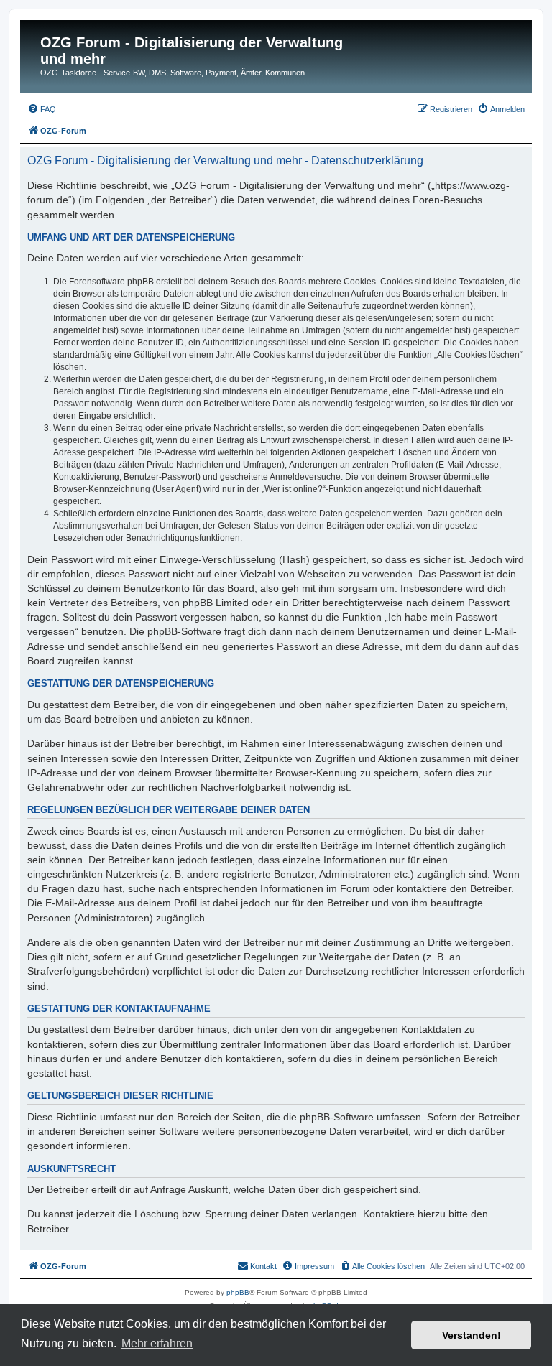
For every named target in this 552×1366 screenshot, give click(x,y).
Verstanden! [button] (471, 1335)
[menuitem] (41, 109)
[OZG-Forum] (32, 47)
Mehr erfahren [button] (157, 1343)
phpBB (237, 1292)
